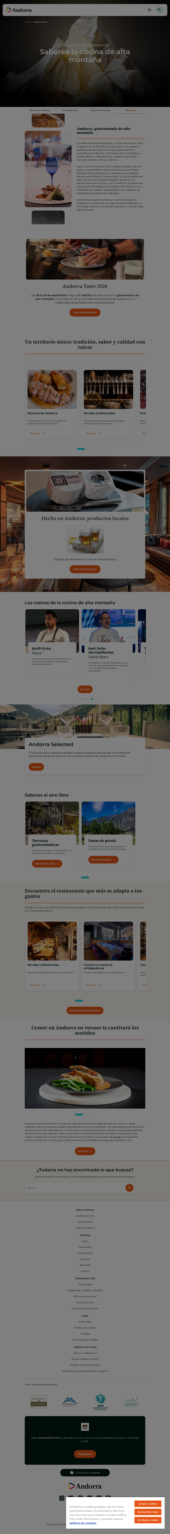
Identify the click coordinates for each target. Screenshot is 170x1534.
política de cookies (82, 1523)
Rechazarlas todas (147, 1512)
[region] (115, 1513)
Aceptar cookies (148, 1503)
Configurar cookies (147, 1520)
